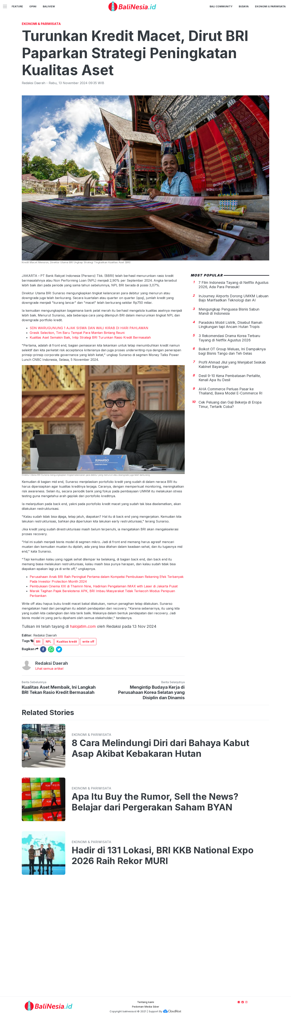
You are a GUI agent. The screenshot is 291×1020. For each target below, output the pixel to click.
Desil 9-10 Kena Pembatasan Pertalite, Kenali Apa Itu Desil (230, 378)
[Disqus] (145, 939)
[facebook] (43, 649)
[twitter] (59, 649)
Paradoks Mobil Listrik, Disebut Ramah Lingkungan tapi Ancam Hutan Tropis (230, 324)
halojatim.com (83, 626)
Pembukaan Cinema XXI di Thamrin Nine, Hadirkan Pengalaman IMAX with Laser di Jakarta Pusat (104, 586)
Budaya (244, 6)
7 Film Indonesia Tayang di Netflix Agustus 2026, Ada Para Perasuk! (233, 285)
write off (88, 641)
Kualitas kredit (67, 641)
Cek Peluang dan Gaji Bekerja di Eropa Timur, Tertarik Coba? (230, 404)
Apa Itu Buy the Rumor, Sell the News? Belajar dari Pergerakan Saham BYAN (155, 802)
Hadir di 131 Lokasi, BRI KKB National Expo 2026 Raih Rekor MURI (163, 855)
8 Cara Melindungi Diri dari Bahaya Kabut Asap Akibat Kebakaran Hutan (160, 748)
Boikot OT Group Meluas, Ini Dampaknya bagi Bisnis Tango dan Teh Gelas (232, 351)
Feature (17, 6)
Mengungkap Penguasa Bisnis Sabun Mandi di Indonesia (229, 311)
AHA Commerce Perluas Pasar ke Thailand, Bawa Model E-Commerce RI (230, 391)
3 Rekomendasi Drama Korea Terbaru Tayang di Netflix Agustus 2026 (229, 338)
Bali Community (221, 6)
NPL (48, 641)
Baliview (49, 6)
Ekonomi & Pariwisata (270, 6)
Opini (32, 6)
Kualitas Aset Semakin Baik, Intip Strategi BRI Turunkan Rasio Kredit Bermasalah (90, 337)
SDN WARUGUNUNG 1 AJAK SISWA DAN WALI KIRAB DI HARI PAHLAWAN (89, 328)
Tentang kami (145, 1002)
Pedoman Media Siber (145, 1006)
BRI (38, 641)
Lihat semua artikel (49, 669)
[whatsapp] (51, 649)
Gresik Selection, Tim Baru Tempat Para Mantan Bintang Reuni (77, 333)
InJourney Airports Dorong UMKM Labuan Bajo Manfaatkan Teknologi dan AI (233, 298)
